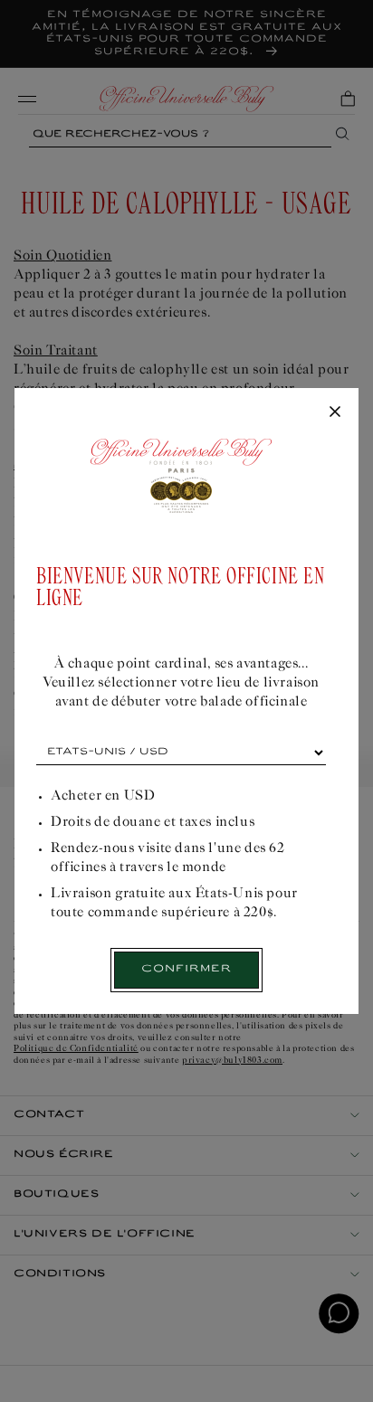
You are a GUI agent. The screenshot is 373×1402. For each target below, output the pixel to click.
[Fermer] (335, 412)
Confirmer (186, 969)
